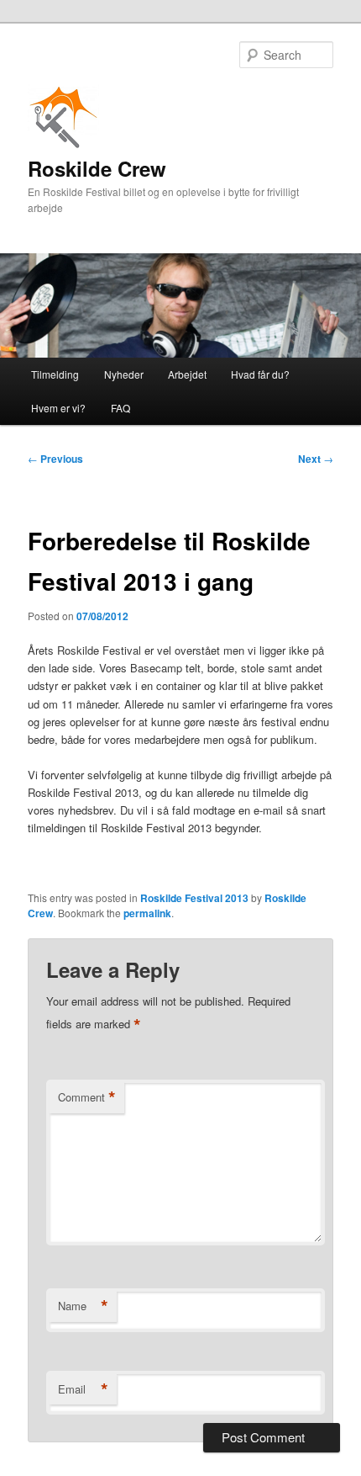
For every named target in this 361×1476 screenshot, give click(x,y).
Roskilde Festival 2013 (194, 897)
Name (83, 1306)
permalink (147, 913)
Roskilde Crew (97, 168)
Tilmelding (55, 374)
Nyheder (124, 374)
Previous (55, 458)
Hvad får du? (260, 374)
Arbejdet (187, 374)
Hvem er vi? (58, 408)
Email (83, 1389)
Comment (87, 1097)
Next (315, 458)
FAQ (120, 408)
